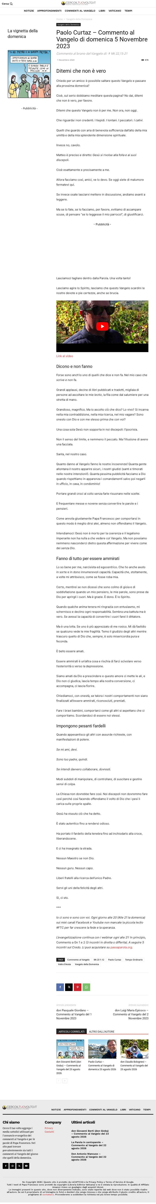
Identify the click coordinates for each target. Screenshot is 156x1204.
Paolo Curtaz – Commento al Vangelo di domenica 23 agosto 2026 (102, 1065)
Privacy (49, 1128)
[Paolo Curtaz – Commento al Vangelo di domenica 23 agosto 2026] (102, 1049)
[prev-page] (58, 1080)
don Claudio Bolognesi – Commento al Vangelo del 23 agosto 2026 (134, 1065)
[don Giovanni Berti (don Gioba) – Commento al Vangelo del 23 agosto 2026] (70, 1049)
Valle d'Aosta (64, 964)
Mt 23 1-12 (99, 959)
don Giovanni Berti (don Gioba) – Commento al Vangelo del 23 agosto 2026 (90, 1133)
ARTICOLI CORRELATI (71, 1031)
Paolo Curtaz (114, 959)
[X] (69, 987)
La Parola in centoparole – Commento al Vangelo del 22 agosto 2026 (88, 1145)
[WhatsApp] (86, 987)
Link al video (64, 356)
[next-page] (64, 1080)
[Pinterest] (77, 987)
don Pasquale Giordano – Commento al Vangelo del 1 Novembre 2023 (74, 1014)
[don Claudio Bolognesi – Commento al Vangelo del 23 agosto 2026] (134, 1049)
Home (59, 19)
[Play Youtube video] (102, 326)
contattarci (48, 1194)
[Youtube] (26, 1166)
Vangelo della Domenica (68, 24)
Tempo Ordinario (134, 959)
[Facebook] (60, 987)
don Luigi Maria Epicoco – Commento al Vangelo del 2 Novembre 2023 (130, 1014)
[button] (7, 3)
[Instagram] (12, 1166)
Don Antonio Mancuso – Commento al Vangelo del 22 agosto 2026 (88, 1156)
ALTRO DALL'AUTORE (101, 1031)
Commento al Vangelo (78, 959)
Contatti (49, 1131)
